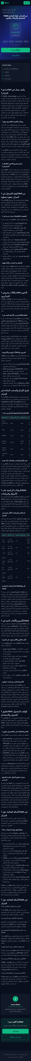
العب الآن (27, 3)
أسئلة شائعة (8, 78)
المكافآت (6, 72)
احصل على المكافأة (15, 1037)
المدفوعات (7, 75)
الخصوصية (14, 1057)
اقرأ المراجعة (15, 55)
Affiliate (21, 1057)
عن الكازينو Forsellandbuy (11, 69)
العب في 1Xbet (15, 50)
